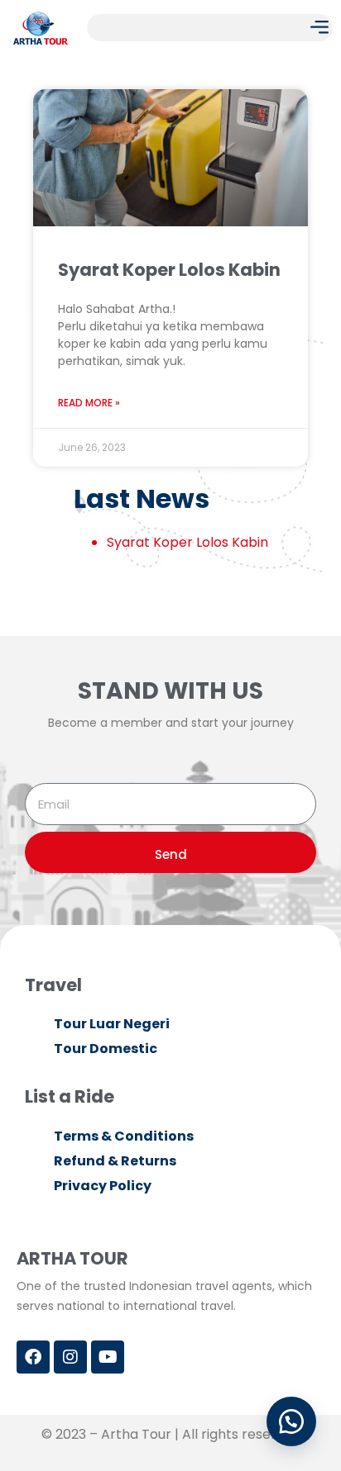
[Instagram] (70, 1357)
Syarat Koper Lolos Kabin (169, 270)
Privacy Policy (102, 1185)
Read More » (89, 403)
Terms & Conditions (124, 1136)
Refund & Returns (115, 1160)
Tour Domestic (105, 1048)
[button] (319, 27)
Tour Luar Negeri (112, 1023)
